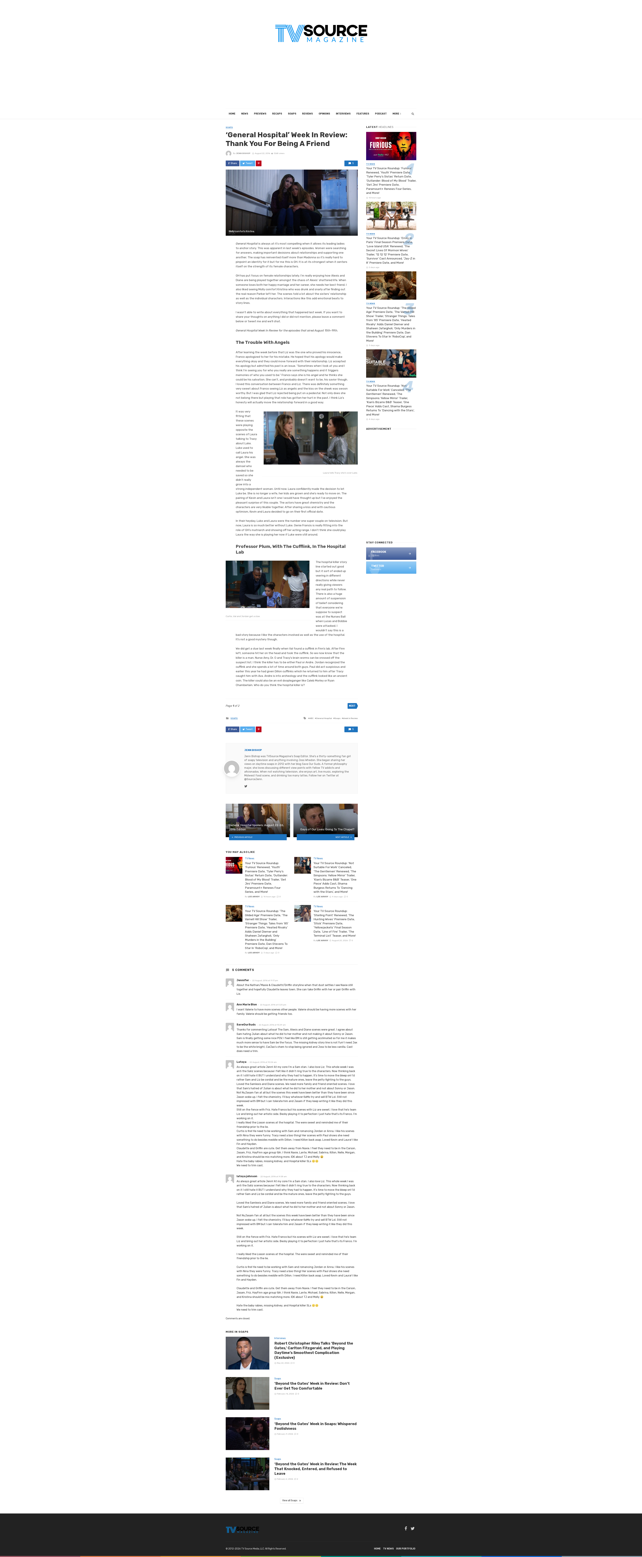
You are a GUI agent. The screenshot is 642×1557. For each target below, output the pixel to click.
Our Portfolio (405, 1548)
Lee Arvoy (254, 896)
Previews (260, 113)
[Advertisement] (321, 83)
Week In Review (350, 718)
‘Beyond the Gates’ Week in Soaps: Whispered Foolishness (315, 1426)
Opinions (324, 113)
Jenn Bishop (243, 153)
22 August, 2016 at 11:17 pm (265, 980)
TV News (249, 858)
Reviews (307, 113)
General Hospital (324, 718)
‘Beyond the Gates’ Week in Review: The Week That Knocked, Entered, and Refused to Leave (315, 1469)
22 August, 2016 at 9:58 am (273, 1176)
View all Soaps (289, 1500)
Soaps (292, 113)
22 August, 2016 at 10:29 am (272, 1025)
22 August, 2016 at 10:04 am (263, 1062)
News (244, 113)
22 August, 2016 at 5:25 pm (273, 1005)
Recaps (277, 113)
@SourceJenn (253, 779)
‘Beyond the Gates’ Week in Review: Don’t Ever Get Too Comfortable (312, 1385)
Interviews (343, 113)
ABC (311, 718)
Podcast (381, 113)
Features (362, 113)
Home (232, 113)
